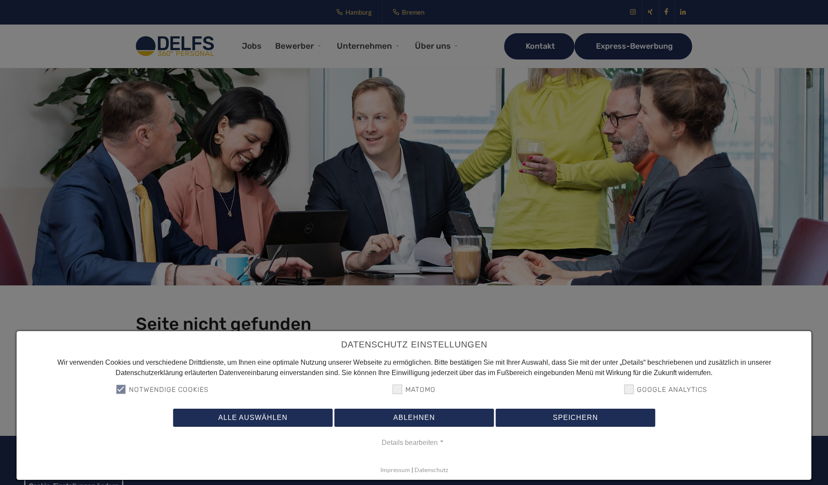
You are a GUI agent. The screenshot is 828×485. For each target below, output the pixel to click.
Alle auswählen (253, 418)
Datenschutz (431, 470)
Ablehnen (414, 418)
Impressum (395, 470)
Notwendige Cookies (169, 390)
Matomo (420, 390)
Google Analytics (672, 390)
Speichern (575, 418)
